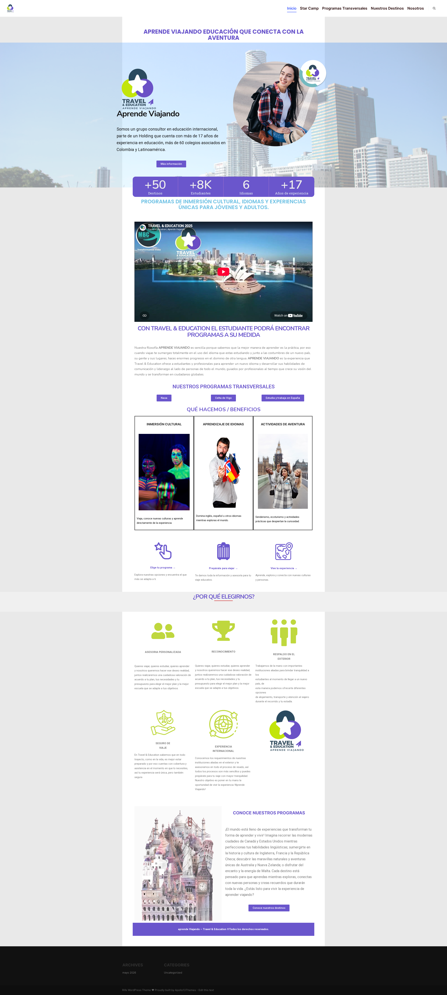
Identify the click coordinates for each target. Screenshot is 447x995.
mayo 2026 (129, 972)
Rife (124, 990)
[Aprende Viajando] (10, 8)
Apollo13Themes (185, 990)
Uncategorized (173, 972)
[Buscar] (434, 8)
